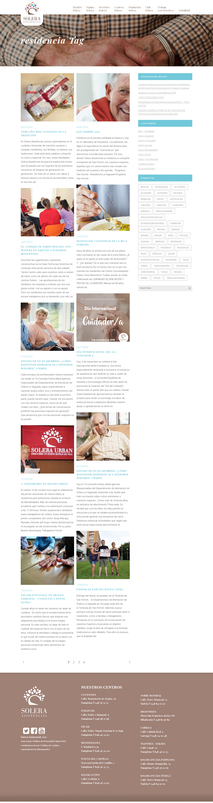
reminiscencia (148, 247)
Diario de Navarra (164, 211)
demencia (145, 211)
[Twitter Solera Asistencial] (26, 732)
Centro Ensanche (146, 136)
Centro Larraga (145, 145)
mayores (161, 229)
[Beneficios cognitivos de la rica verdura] (103, 208)
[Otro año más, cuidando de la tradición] (47, 97)
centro (160, 199)
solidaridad (171, 260)
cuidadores (177, 205)
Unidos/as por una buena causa (100, 589)
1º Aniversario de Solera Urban (44, 483)
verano (144, 278)
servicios (157, 253)
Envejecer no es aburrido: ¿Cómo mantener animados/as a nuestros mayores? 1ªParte (102, 474)
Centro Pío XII (144, 154)
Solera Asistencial (150, 260)
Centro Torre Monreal (148, 159)
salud (143, 253)
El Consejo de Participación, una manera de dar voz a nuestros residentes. (46, 250)
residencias (183, 247)
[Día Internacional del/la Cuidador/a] (103, 317)
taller (186, 260)
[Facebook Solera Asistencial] (34, 732)
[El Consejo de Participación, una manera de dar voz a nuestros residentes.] (47, 212)
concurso (145, 205)
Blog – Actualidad (146, 131)
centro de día (176, 199)
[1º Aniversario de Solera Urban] (47, 449)
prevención (176, 241)
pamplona (159, 241)
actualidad (146, 193)
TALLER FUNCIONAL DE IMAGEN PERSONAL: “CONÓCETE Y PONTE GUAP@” (43, 599)
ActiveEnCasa (161, 187)
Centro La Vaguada (147, 140)
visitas (157, 278)
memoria (176, 229)
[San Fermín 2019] (103, 97)
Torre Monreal (148, 272)
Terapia (144, 266)
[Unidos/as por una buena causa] (103, 555)
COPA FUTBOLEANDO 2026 (151, 97)
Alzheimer (162, 193)
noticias (184, 235)
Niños (171, 235)
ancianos (177, 193)
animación (146, 199)
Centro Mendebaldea (147, 150)
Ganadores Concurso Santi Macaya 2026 (157, 93)
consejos (161, 205)
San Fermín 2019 (88, 131)
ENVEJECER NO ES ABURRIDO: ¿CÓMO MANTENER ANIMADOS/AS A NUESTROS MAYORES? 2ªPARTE (47, 365)
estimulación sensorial (152, 223)
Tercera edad (182, 266)
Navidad (158, 235)
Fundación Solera (146, 164)
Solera (171, 253)
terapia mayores (162, 266)
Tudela (164, 272)
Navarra (144, 235)
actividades (180, 187)
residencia (166, 247)
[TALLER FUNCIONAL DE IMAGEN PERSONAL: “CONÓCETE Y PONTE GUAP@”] (47, 561)
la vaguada (146, 229)
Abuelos (145, 187)
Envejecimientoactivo (151, 217)
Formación (175, 223)
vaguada (178, 272)
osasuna (145, 241)
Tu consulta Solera (146, 168)
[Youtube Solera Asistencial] (42, 732)
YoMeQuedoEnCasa (176, 278)
